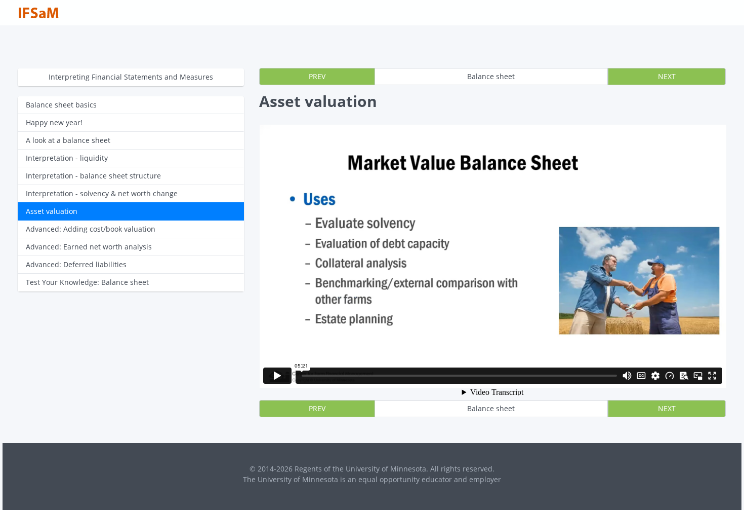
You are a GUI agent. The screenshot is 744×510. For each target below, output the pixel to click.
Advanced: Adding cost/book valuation (90, 229)
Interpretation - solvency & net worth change (102, 193)
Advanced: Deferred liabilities (76, 264)
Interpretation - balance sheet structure (93, 175)
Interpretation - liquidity (67, 158)
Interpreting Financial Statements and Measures (131, 77)
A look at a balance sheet (68, 140)
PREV (317, 76)
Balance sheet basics (61, 105)
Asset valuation (51, 211)
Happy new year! (54, 122)
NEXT (667, 76)
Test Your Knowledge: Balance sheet (87, 282)
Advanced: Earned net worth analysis (89, 246)
